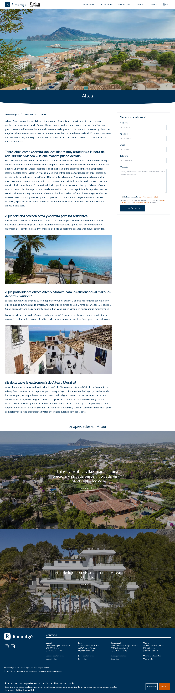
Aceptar (164, 686)
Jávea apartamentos (86, 656)
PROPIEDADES (88, 4)
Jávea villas (82, 659)
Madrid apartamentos (152, 656)
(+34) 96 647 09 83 (119, 651)
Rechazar (151, 686)
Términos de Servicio (141, 202)
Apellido (124, 133)
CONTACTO (141, 4)
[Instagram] (6, 646)
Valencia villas (51, 659)
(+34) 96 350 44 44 (54, 651)
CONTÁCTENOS (132, 208)
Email (122, 144)
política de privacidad (149, 197)
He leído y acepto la (140, 197)
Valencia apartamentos (55, 656)
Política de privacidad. (25, 690)
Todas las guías (12, 114)
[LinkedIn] (12, 646)
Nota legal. (9, 690)
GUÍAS (152, 4)
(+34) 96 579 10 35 (86, 651)
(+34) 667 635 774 (150, 651)
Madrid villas (148, 659)
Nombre (124, 122)
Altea (43, 114)
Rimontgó (124, 4)
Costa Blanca (30, 114)
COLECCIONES (107, 4)
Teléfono (124, 156)
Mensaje (124, 167)
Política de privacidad (40, 667)
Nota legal (25, 667)
